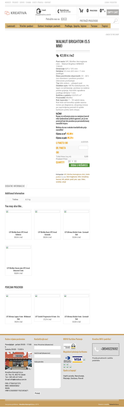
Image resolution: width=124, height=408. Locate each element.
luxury (58, 179)
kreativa (85, 177)
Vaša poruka (38, 362)
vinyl (64, 182)
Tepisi (104, 26)
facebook (62, 19)
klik (79, 177)
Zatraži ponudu (29, 152)
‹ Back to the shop (112, 34)
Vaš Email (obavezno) (42, 353)
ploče (67, 179)
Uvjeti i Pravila (37, 2)
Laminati (10, 26)
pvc (75, 179)
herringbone (72, 177)
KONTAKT (48, 2)
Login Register (111, 2)
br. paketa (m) (61, 150)
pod (71, 179)
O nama (28, 2)
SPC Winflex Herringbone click (74, 174)
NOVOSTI (8, 2)
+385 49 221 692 (65, 11)
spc (79, 179)
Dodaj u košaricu (79, 165)
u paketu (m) (62, 142)
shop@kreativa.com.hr (43, 14)
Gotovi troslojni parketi (48, 26)
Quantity (60, 162)
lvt (63, 179)
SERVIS (22, 2)
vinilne (58, 182)
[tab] (16, 186)
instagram (65, 19)
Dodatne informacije (15, 186)
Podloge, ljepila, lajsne (74, 26)
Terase (93, 26)
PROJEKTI (15, 2)
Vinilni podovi (25, 26)
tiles (83, 179)
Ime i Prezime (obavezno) (43, 345)
